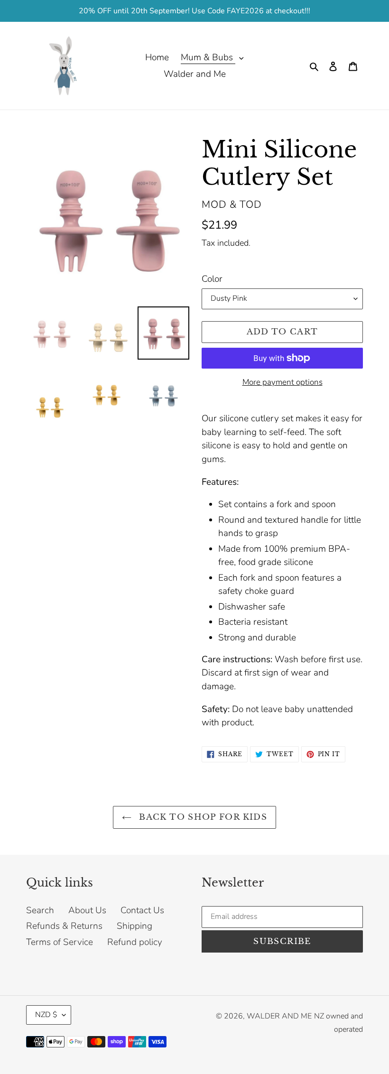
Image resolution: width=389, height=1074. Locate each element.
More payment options (282, 382)
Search (40, 910)
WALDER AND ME (279, 1016)
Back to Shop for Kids (201, 817)
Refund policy (134, 942)
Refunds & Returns (64, 926)
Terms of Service (59, 942)
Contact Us (142, 910)
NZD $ (46, 1014)
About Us (87, 910)
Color (212, 279)
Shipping (134, 926)
